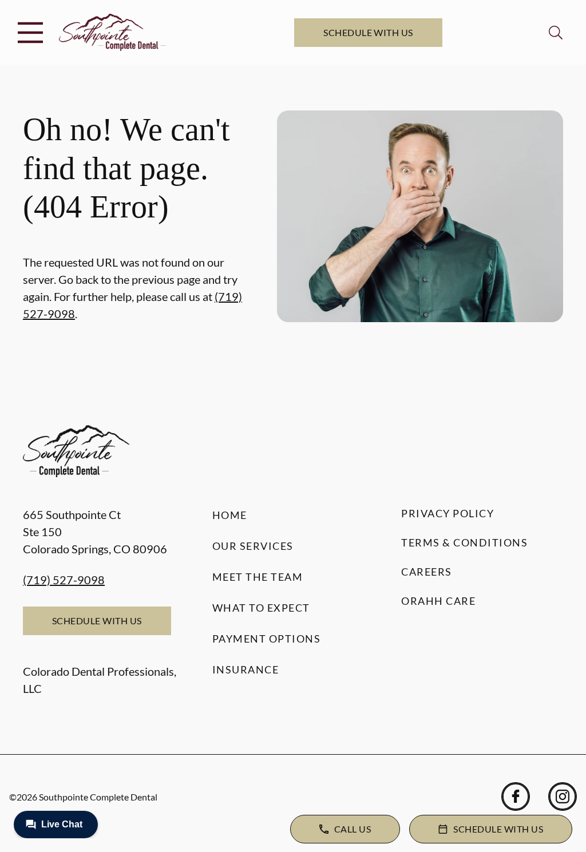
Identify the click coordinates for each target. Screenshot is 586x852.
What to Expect (261, 607)
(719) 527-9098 (64, 580)
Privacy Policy (447, 513)
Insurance (245, 669)
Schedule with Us (368, 32)
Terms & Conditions (464, 542)
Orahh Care (438, 601)
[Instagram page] (562, 796)
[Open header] (30, 32)
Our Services (253, 546)
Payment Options (266, 638)
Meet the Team (257, 576)
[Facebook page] (515, 796)
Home (229, 515)
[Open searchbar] (555, 32)
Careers (426, 571)
